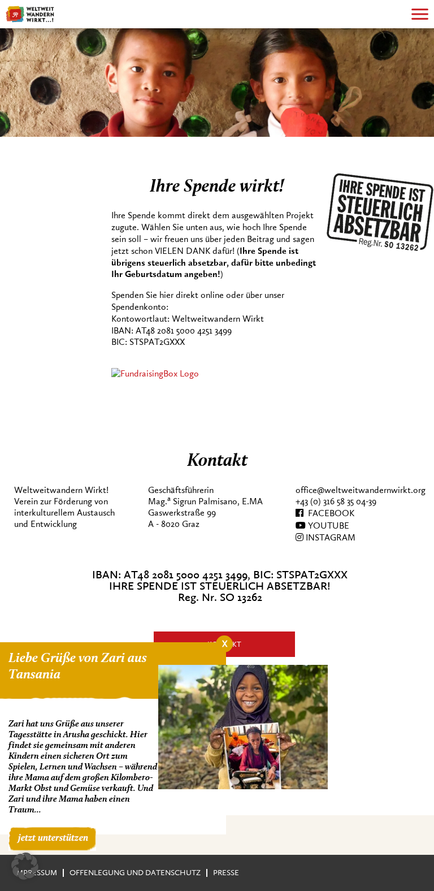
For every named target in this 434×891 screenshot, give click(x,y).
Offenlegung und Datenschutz (135, 872)
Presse (226, 872)
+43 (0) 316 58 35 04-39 (336, 501)
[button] (25, 866)
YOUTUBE (327, 526)
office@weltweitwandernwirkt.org (361, 490)
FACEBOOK (328, 513)
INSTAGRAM (329, 538)
